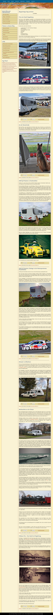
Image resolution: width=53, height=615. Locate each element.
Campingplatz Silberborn (22, 367)
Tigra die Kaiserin (6, 30)
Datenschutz (22, 1)
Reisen (4, 34)
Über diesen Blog (6, 14)
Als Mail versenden (41, 119)
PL (38, 121)
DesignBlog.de (5, 55)
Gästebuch (33, 1)
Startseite (4, 1)
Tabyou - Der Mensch (6, 16)
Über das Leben (5, 38)
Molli (47, 480)
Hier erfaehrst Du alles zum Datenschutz (33, 613)
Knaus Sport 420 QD (6, 23)
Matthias (20, 121)
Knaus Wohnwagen (6, 50)
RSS (36, 121)
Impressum (17, 1)
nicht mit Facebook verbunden (21, 119)
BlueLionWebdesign (6, 57)
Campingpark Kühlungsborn (34, 419)
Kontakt (12, 1)
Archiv (9, 1)
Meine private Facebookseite (8, 43)
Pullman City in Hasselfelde (29, 539)
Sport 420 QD (5, 36)
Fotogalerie (28, 1)
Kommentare (33, 121)
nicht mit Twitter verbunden (31, 119)
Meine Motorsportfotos (6, 45)
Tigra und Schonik (6, 28)
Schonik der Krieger (6, 32)
